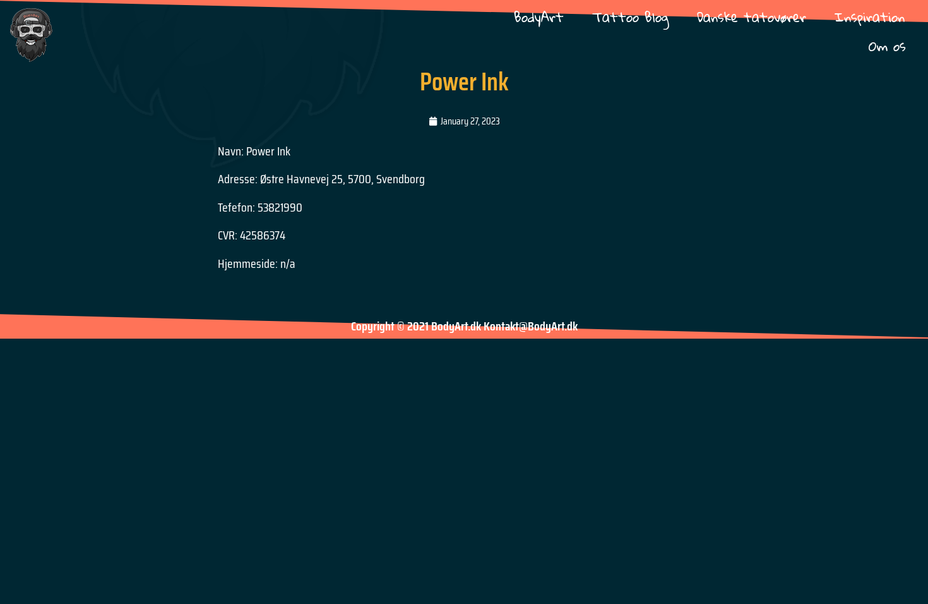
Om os (887, 46)
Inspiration (870, 17)
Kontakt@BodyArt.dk (531, 326)
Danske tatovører (751, 17)
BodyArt (539, 17)
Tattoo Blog (630, 17)
